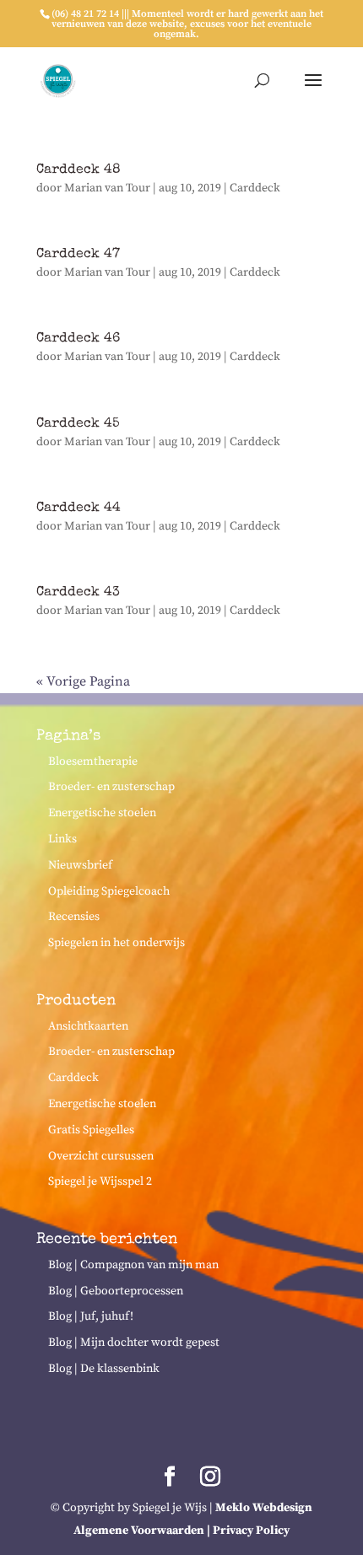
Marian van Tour (107, 188)
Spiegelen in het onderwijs (116, 942)
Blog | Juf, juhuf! (90, 1316)
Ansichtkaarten (88, 1026)
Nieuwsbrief (80, 865)
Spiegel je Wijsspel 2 (100, 1181)
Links (62, 839)
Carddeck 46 (78, 339)
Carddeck (255, 188)
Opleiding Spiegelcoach (109, 891)
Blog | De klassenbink (104, 1368)
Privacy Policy (251, 1530)
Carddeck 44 (78, 508)
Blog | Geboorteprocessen (115, 1291)
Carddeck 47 (78, 254)
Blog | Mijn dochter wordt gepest (133, 1342)
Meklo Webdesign (263, 1507)
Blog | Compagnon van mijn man (133, 1265)
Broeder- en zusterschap (111, 786)
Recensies (74, 916)
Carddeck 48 (78, 170)
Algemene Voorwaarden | (143, 1530)
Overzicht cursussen (101, 1156)
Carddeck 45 (78, 424)
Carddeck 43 (78, 593)
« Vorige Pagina (83, 681)
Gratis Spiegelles (91, 1130)
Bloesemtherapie (93, 761)
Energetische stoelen (102, 813)
